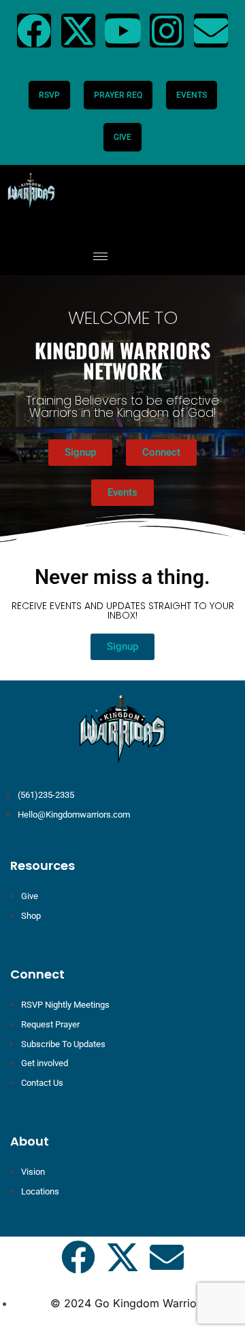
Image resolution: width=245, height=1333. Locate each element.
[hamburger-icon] (100, 256)
